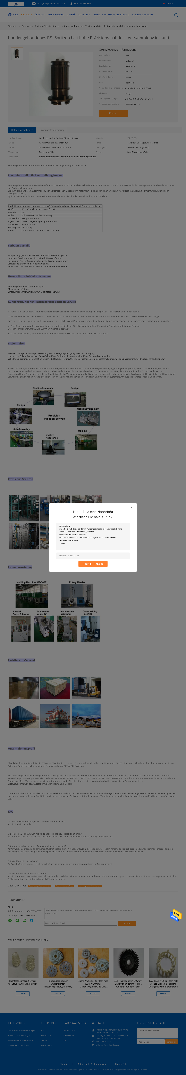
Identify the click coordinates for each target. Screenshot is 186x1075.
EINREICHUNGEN (93, 563)
